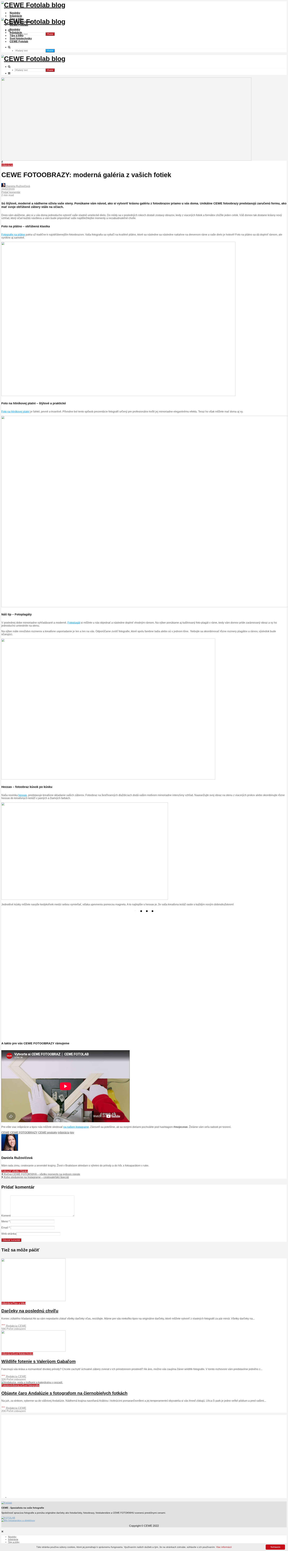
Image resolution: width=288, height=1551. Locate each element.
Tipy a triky (17, 35)
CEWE (5, 1132)
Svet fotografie (30, 1385)
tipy (72, 1132)
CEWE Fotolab (19, 41)
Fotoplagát (74, 622)
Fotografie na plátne (13, 234)
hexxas (22, 795)
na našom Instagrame (76, 1127)
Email (5, 1227)
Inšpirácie (16, 15)
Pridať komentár (10, 192)
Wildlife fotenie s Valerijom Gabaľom (38, 1361)
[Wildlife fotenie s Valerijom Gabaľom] (33, 1350)
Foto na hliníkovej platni (15, 411)
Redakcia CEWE (15, 1325)
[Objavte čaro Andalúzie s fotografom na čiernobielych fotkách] (32, 1382)
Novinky (15, 12)
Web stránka (8, 1233)
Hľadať (50, 34)
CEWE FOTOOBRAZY (24, 1132)
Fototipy (6, 1385)
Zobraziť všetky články (14, 1171)
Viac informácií (224, 1547)
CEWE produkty (47, 1132)
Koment (5, 1215)
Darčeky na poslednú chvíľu (29, 1310)
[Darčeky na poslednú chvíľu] (33, 1300)
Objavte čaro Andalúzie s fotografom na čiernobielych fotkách (64, 1393)
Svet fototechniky (21, 38)
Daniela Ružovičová (17, 186)
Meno (5, 1221)
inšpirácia (63, 1132)
